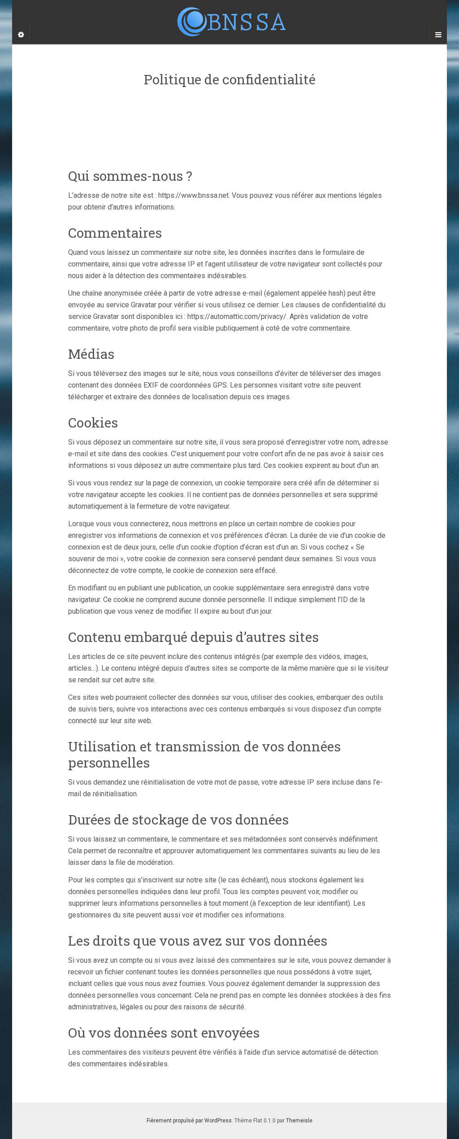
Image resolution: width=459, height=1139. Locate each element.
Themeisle (299, 1120)
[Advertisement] (231, 119)
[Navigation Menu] (438, 35)
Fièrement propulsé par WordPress (189, 1120)
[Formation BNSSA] (229, 22)
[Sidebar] (21, 35)
